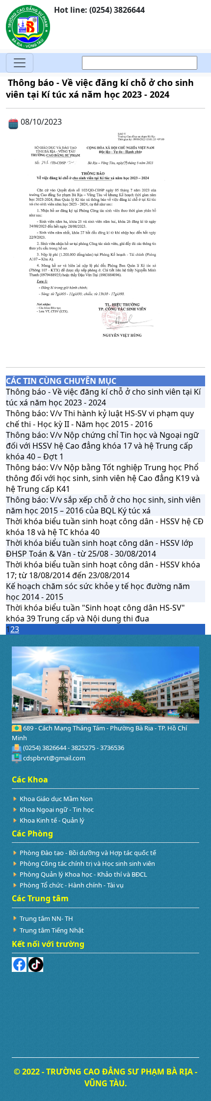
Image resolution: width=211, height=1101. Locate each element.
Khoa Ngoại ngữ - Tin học (57, 809)
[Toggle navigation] (19, 63)
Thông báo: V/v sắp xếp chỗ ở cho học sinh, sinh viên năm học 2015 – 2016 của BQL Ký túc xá (103, 505)
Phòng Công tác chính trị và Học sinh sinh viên (87, 863)
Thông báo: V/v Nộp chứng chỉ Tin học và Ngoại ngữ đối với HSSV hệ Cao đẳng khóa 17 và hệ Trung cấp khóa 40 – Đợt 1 (102, 446)
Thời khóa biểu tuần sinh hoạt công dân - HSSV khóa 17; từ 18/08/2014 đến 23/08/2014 (103, 570)
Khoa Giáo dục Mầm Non (56, 798)
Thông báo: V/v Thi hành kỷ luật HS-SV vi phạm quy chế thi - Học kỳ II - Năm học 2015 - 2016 (100, 419)
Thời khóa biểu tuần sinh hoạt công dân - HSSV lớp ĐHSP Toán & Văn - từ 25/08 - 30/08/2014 (99, 548)
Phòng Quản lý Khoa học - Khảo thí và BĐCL (83, 874)
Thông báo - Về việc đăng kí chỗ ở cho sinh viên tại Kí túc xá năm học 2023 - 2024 (103, 397)
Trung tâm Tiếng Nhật (52, 930)
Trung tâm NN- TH (46, 918)
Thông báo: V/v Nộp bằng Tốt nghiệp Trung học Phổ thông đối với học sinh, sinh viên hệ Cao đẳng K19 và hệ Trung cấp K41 (103, 478)
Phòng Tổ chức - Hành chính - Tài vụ (72, 885)
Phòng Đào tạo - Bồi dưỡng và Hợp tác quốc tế (88, 852)
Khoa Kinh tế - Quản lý (52, 820)
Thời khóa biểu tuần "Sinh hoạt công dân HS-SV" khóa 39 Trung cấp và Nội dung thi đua (95, 613)
